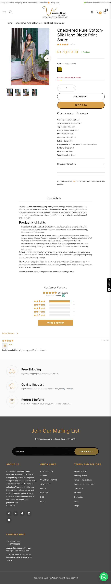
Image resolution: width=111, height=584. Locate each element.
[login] (92, 12)
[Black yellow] (60, 69)
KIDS (42, 497)
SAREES (43, 475)
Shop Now (61, 2)
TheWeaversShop (56, 578)
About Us (78, 493)
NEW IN (43, 501)
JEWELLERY (45, 484)
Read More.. (11, 506)
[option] (30, 56)
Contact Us (78, 497)
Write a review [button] (55, 322)
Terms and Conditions (83, 480)
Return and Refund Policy (84, 484)
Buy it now (81, 105)
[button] (63, 44)
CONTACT (44, 493)
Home (9, 23)
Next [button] (47, 58)
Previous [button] (13, 58)
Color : (66, 63)
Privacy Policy (80, 471)
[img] (7, 341)
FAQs (76, 501)
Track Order (79, 488)
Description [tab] (54, 198)
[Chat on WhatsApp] (103, 576)
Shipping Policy (80, 475)
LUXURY (43, 488)
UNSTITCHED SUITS (48, 480)
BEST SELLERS (46, 471)
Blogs (76, 506)
